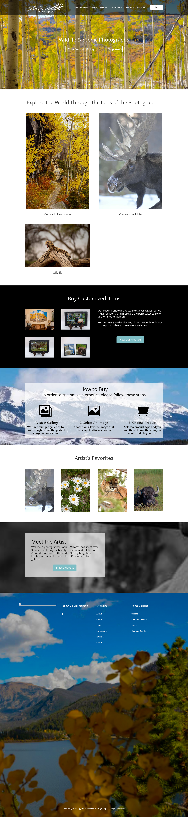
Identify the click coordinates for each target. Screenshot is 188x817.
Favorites (100, 637)
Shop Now (114, 49)
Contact (99, 620)
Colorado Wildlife (139, 620)
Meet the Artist (65, 567)
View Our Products (130, 339)
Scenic (94, 7)
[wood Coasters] (75, 357)
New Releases (81, 7)
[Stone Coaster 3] (39, 357)
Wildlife (103, 7)
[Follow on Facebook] (63, 614)
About (129, 7)
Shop (156, 7)
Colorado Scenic (138, 631)
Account (141, 7)
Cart (99, 643)
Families (116, 7)
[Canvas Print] (39, 329)
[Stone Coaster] (75, 329)
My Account (101, 631)
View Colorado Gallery (81, 49)
